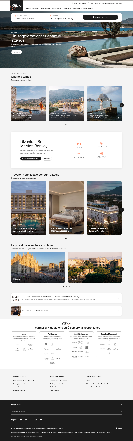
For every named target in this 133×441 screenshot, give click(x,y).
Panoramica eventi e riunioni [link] (58, 381)
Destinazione (22, 16)
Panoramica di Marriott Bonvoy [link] (22, 381)
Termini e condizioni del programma (62, 432)
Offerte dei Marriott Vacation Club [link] (96, 384)
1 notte (55, 16)
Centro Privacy (78, 432)
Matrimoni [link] (53, 387)
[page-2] (66, 238)
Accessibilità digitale (89, 432)
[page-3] (66, 286)
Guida (108, 432)
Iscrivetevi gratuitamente (30, 158)
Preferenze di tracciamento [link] (18, 432)
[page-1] (63, 286)
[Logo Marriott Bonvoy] (66, 323)
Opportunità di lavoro (33, 432)
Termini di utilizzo (45, 432)
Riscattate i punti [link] (18, 390)
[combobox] (31, 17)
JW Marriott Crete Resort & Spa (113, 64)
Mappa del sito (101, 432)
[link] (66, 298)
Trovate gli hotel (101, 17)
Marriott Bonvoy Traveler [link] (93, 387)
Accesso (47, 158)
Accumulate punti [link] (18, 387)
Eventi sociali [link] (54, 390)
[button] (82, 3)
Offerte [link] (88, 381)
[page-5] (69, 286)
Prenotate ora (17, 52)
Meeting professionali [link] (56, 384)
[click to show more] (122, 105)
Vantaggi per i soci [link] (19, 384)
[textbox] (31, 18)
